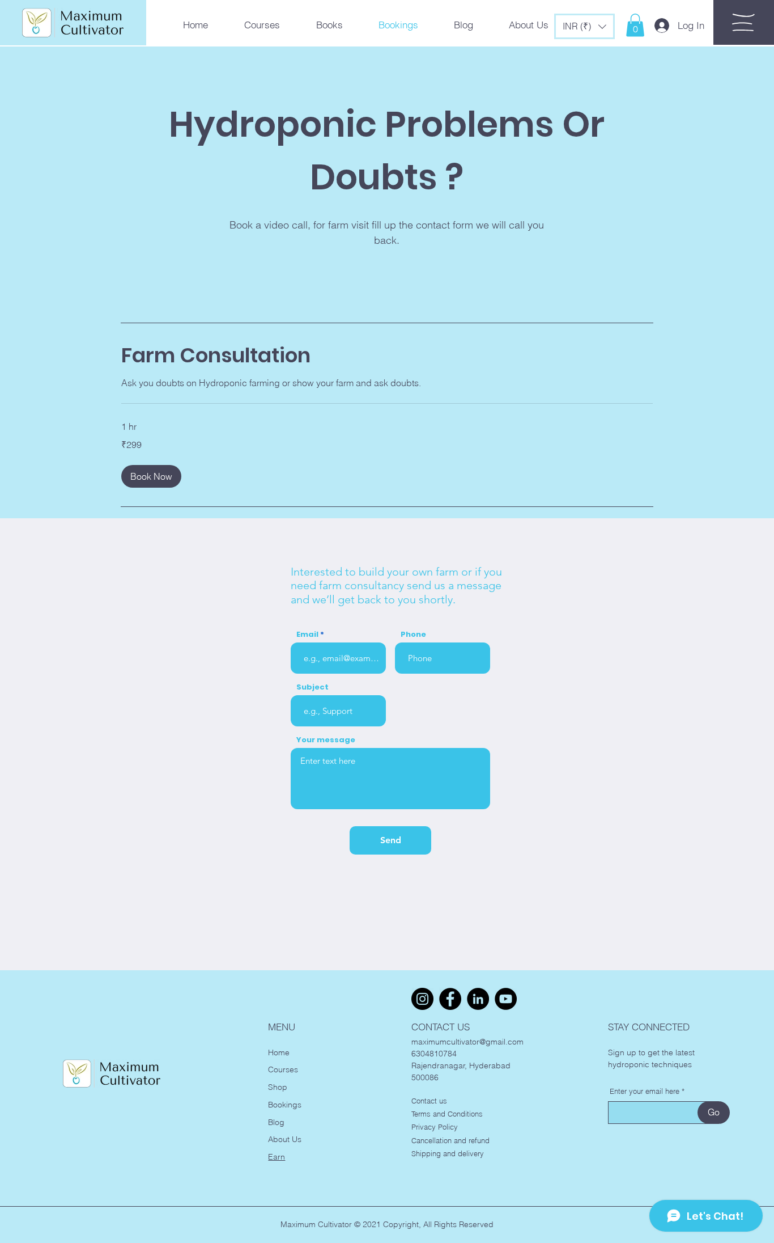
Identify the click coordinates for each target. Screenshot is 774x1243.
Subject (312, 687)
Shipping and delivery (447, 1153)
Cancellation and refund (450, 1140)
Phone (413, 634)
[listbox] (584, 26)
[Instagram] (422, 999)
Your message (325, 739)
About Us (284, 1139)
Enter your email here (644, 1091)
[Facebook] (450, 999)
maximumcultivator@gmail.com (467, 1042)
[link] (387, 355)
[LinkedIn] (478, 999)
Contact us (429, 1100)
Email (307, 634)
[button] (584, 26)
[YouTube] (506, 999)
